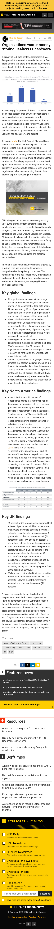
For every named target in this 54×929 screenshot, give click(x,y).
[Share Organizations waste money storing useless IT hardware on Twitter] (39, 38)
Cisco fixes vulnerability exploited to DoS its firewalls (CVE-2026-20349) (26, 786)
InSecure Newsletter (19, 852)
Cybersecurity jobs (18, 871)
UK (4, 652)
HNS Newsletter (17, 843)
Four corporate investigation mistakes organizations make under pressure (23, 796)
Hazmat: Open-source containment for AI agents (22, 687)
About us (32, 917)
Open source (14, 883)
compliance (36, 643)
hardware (37, 648)
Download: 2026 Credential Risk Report (22, 704)
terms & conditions (42, 900)
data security (24, 648)
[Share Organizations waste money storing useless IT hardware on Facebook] (34, 38)
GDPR (10, 447)
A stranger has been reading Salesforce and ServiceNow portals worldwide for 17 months (26, 806)
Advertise (42, 917)
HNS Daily (13, 834)
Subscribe (45, 894)
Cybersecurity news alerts (22, 860)
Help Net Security (16, 38)
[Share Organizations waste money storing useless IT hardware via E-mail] (49, 38)
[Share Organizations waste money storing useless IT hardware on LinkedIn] (44, 38)
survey (48, 648)
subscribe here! (40, 8)
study (14, 141)
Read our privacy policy (17, 917)
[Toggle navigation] (50, 15)
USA (11, 652)
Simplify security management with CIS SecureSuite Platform (24, 740)
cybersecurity (9, 648)
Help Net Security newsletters (22, 3)
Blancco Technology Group (15, 643)
